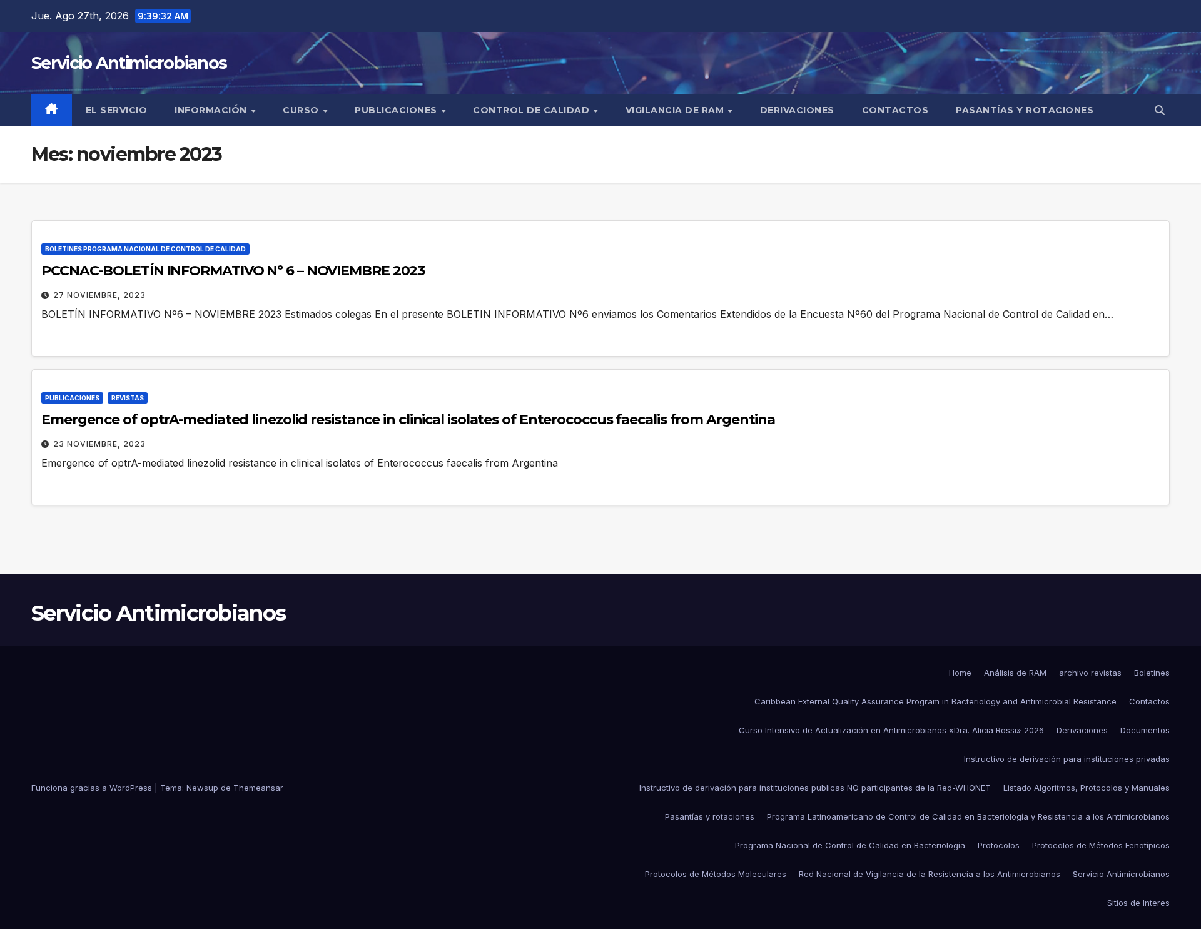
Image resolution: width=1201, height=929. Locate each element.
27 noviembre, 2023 (99, 295)
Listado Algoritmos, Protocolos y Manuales (1086, 788)
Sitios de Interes (1138, 903)
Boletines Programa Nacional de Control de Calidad (145, 249)
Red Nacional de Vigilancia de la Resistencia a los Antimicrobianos (929, 874)
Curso (302, 110)
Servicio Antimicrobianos (128, 63)
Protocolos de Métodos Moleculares (715, 874)
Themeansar (258, 788)
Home (960, 673)
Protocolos (999, 845)
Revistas (127, 398)
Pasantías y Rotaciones (1024, 110)
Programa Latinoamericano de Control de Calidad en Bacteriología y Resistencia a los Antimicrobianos (968, 816)
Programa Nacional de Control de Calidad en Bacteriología (850, 845)
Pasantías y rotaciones (709, 816)
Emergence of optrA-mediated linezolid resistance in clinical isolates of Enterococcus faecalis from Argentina (408, 419)
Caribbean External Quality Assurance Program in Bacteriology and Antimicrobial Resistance (935, 701)
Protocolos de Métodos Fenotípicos (1101, 845)
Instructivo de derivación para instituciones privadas (1067, 759)
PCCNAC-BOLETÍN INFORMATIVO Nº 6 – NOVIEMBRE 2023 (233, 270)
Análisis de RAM (1015, 673)
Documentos (1145, 730)
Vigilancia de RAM (676, 110)
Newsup (202, 788)
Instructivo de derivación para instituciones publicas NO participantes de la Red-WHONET (815, 788)
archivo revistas (1090, 673)
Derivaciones (797, 110)
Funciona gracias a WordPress (93, 788)
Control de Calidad (532, 110)
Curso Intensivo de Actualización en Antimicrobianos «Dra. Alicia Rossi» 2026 (891, 730)
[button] (1160, 110)
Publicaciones (397, 110)
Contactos (895, 110)
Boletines (1152, 673)
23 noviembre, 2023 (99, 444)
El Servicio (117, 110)
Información (212, 110)
